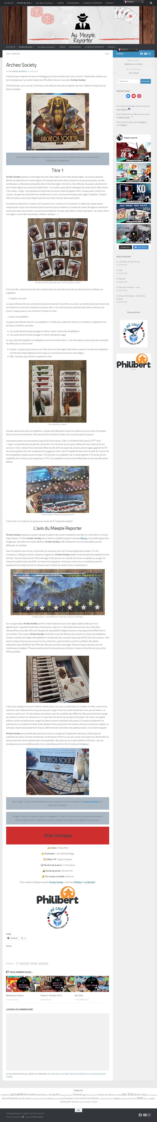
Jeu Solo (128, 1094)
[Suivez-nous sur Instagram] (149, 53)
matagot (116, 1098)
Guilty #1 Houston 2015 (51, 995)
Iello (99, 1095)
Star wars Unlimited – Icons (129, 287)
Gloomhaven (92, 1095)
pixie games (124, 1098)
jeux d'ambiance (152, 1095)
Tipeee (142, 122)
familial (77, 1094)
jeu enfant (118, 1095)
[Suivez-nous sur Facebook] (141, 53)
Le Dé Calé (90, 882)
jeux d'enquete (10, 1098)
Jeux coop (140, 1094)
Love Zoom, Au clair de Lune (129, 262)
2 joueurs (4, 1095)
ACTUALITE (8, 3)
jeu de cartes (107, 1094)
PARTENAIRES (73, 3)
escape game (64, 1095)
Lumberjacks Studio (104, 1098)
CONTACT (110, 3)
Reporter (122, 279)
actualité (16, 1094)
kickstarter (68, 1098)
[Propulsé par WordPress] (23, 1117)
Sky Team (79, 995)
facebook (124, 109)
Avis (8, 54)
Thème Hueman (37, 1117)
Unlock (94, 1102)
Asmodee (34, 963)
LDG (76, 1098)
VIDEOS (60, 3)
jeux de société (58, 1098)
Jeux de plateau (47, 1098)
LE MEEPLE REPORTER (92, 3)
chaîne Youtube (124, 117)
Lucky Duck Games (88, 1098)
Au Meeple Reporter (18, 71)
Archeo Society (56, 882)
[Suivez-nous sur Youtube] (145, 53)
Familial (16, 54)
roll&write (131, 1099)
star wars (71, 1101)
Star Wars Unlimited (44, 3)
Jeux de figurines (36, 1098)
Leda (120, 270)
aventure (41, 1094)
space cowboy (43, 963)
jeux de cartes (24, 1098)
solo (140, 1098)
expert (70, 1095)
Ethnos (83, 538)
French (124, 49)
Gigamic (85, 1095)
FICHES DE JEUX (23, 3)
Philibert (78, 882)
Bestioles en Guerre (15, 995)
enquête (55, 1094)
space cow (146, 1098)
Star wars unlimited (83, 1102)
